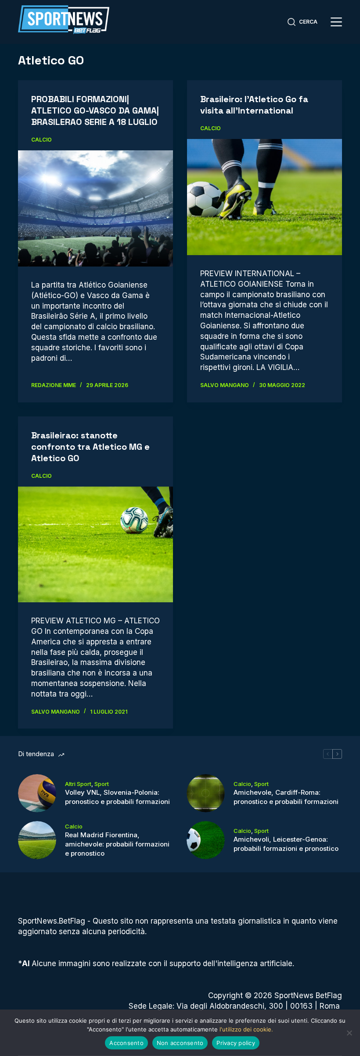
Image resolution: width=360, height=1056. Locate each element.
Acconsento (126, 1042)
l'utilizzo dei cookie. (246, 1029)
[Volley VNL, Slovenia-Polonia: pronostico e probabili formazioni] (37, 793)
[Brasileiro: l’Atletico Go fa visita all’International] (264, 197)
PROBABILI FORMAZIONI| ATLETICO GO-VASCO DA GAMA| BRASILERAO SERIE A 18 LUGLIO (95, 110)
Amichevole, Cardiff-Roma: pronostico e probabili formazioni (286, 797)
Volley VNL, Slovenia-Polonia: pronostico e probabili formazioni (117, 797)
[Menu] (336, 22)
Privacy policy (235, 1042)
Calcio (41, 139)
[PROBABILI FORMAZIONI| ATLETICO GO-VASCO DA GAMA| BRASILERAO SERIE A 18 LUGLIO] (95, 208)
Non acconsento (180, 1042)
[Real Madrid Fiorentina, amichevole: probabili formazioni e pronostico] (37, 840)
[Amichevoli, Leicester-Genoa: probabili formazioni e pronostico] (206, 840)
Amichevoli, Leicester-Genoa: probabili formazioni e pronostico (286, 844)
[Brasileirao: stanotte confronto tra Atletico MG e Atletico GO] (95, 545)
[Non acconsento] (349, 1032)
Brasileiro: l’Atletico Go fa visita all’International (254, 104)
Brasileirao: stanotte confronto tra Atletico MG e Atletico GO (90, 447)
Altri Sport (78, 783)
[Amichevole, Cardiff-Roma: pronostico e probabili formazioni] (206, 793)
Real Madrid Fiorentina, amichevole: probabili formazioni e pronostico (117, 844)
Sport (101, 783)
